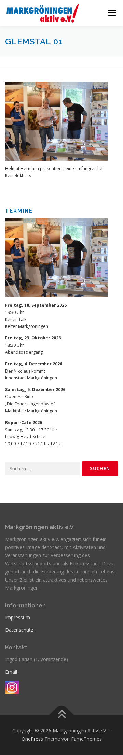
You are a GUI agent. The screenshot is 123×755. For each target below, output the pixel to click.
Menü (111, 13)
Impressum (17, 617)
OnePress (32, 739)
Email (11, 672)
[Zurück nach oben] (62, 715)
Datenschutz (19, 630)
